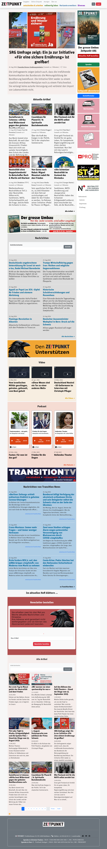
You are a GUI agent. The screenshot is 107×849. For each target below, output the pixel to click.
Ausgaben (26, 2)
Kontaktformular (88, 96)
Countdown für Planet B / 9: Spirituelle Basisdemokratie (40, 121)
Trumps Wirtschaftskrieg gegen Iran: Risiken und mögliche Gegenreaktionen (58, 262)
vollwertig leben (51, 6)
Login (98, 4)
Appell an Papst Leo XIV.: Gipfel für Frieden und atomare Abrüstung (24, 289)
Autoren (82, 200)
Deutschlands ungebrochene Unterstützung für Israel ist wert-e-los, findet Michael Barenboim (25, 262)
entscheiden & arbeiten (33, 6)
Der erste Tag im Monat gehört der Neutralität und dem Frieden (18, 685)
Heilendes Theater (63, 451)
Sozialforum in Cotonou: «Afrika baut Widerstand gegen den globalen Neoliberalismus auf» (18, 122)
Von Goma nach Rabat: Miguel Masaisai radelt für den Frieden (41, 174)
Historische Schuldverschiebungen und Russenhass (56, 289)
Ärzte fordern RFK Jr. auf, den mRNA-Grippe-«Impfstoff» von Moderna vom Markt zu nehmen (24, 559)
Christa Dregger (45, 130)
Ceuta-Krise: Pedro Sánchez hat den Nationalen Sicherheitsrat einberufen (58, 559)
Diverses (81, 6)
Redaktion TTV (23, 182)
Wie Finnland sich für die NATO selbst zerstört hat (64, 120)
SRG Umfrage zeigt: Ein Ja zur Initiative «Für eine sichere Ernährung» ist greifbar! (42, 57)
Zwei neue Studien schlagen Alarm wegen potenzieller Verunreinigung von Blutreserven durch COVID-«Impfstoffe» (56, 529)
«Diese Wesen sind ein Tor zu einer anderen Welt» (41, 382)
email (41, 630)
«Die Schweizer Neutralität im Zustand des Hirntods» (61, 174)
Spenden (88, 64)
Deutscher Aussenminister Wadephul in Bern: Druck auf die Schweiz (58, 318)
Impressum (83, 204)
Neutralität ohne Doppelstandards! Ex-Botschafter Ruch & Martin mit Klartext (19, 174)
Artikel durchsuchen (15, 662)
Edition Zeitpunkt (36, 2)
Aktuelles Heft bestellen (88, 56)
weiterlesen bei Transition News (33, 510)
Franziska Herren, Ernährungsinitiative (30, 67)
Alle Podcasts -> (69, 461)
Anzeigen (46, 2)
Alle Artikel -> (70, 211)
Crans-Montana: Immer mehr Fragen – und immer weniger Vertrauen (23, 526)
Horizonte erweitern (68, 6)
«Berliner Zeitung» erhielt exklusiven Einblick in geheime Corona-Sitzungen (24, 493)
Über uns (54, 2)
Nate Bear (66, 130)
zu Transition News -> (67, 583)
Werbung (82, 207)
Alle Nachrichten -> (68, 333)
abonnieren (9, 810)
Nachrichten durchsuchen (16, 241)
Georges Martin (68, 182)
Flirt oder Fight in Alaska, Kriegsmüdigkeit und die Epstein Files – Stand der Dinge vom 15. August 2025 (19, 732)
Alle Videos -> (70, 394)
